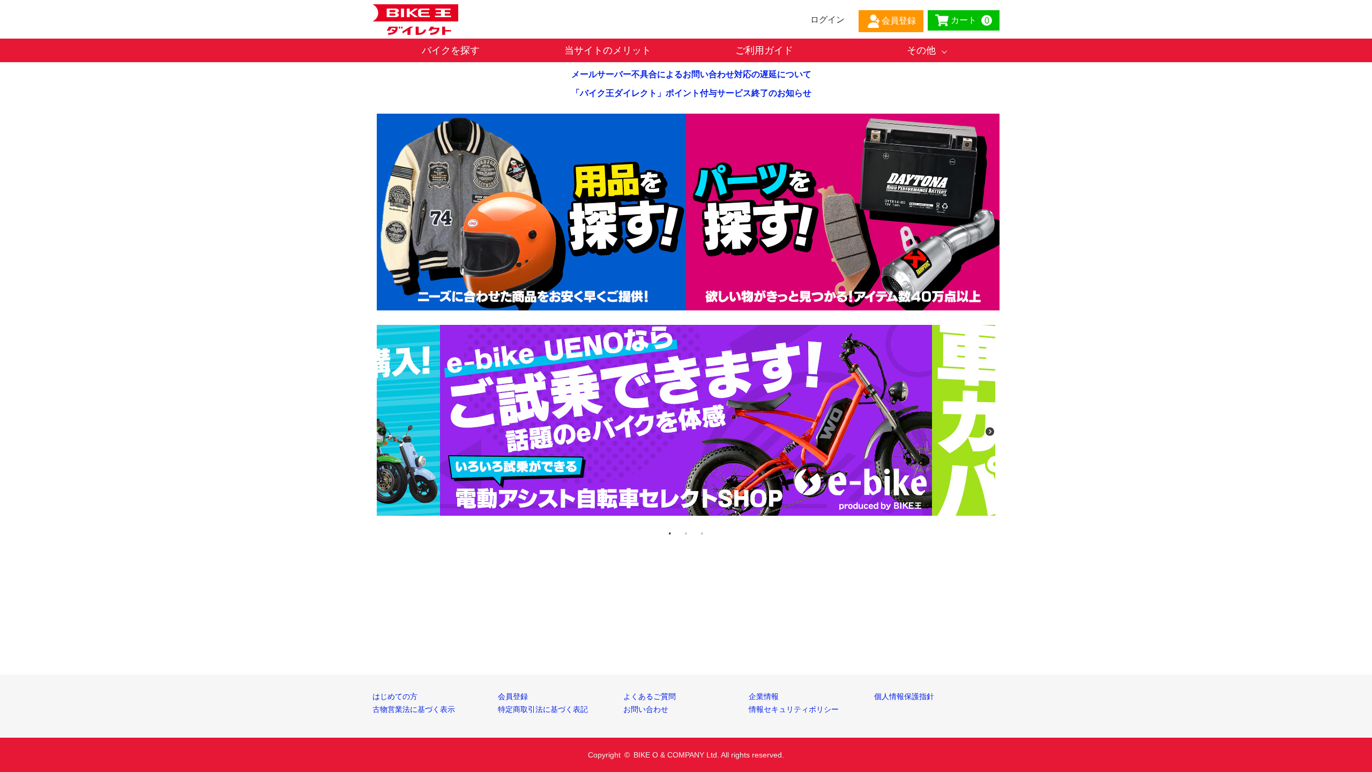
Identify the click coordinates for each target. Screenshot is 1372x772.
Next (990, 431)
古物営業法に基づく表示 (413, 709)
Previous (382, 431)
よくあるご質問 (649, 696)
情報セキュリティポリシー (794, 709)
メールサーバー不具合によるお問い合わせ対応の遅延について (691, 74)
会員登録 (513, 696)
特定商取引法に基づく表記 (543, 709)
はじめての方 (394, 696)
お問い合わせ (645, 709)
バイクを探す (451, 50)
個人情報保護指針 (904, 696)
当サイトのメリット (607, 50)
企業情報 (764, 696)
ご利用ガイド (764, 50)
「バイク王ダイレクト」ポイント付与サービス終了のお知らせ (691, 93)
